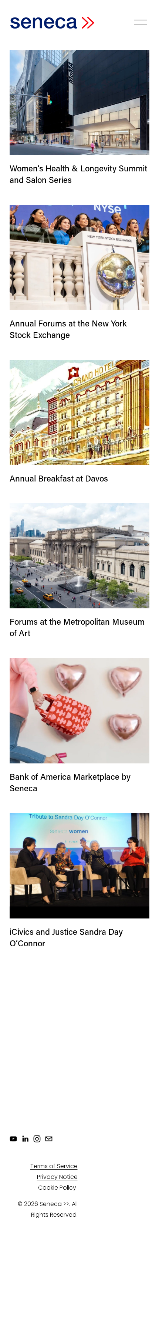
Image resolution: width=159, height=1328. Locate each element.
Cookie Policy (57, 1187)
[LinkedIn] (25, 1139)
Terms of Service (54, 1166)
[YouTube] (13, 1139)
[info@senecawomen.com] (49, 1139)
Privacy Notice (57, 1177)
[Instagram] (37, 1139)
